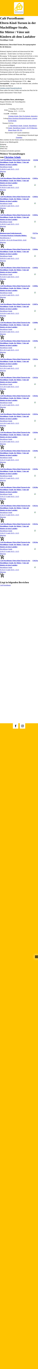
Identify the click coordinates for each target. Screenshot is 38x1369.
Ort (7, 128)
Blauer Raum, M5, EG (15, 130)
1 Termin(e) (13, 113)
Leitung (5, 118)
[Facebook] (15, 726)
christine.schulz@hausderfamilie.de (11, 88)
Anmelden (19, 137)
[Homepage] (19, 8)
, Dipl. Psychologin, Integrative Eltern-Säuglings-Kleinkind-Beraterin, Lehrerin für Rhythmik (23, 118)
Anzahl (6, 113)
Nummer (5, 123)
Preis (6, 133)
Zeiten (6, 110)
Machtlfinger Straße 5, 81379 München (25, 128)
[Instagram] (22, 726)
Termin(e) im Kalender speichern (10, 151)
